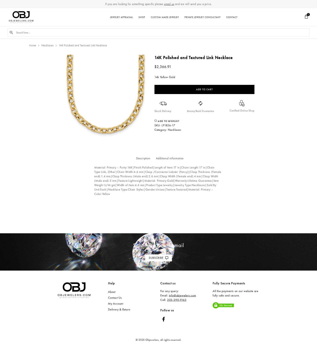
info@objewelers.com (182, 295)
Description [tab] (143, 158)
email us (169, 4)
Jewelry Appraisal (121, 17)
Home (32, 45)
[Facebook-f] (163, 319)
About (111, 292)
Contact (232, 17)
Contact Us (115, 298)
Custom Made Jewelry (165, 17)
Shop (142, 17)
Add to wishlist (168, 121)
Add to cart (204, 89)
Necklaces (47, 45)
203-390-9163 (177, 300)
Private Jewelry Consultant (203, 17)
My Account (115, 303)
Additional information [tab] (170, 158)
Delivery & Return (119, 309)
